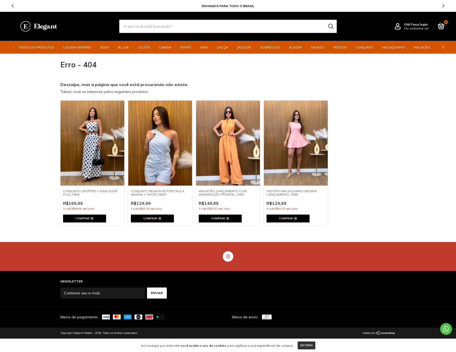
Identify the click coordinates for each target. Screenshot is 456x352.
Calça (222, 47)
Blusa (123, 47)
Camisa (165, 47)
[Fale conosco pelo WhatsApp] (446, 329)
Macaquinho (393, 47)
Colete (144, 47)
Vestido (340, 47)
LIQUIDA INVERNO (77, 47)
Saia (204, 47)
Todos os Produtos (36, 47)
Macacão (422, 47)
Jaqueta (244, 47)
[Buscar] (330, 26)
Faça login (419, 24)
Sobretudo (270, 47)
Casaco (317, 47)
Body (104, 47)
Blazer (295, 47)
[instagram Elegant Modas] (228, 256)
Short (185, 47)
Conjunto (364, 47)
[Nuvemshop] (379, 333)
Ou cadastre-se (416, 28)
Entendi (306, 345)
